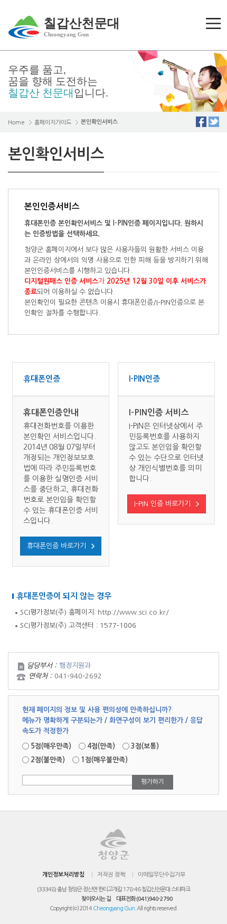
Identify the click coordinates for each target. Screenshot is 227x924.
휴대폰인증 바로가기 (56, 545)
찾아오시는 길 (96, 899)
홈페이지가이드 (52, 122)
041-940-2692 (78, 676)
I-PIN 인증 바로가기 (162, 503)
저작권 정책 (111, 875)
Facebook (201, 121)
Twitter (214, 121)
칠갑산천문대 (82, 26)
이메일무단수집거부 (161, 875)
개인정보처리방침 (63, 875)
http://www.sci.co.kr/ (133, 612)
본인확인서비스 (99, 122)
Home (16, 122)
